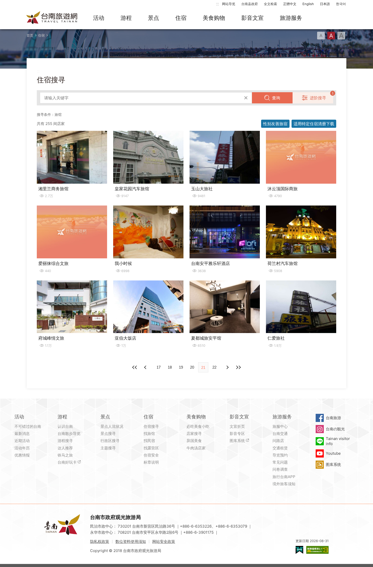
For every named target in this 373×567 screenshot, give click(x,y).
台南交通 (280, 433)
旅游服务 (291, 17)
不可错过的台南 (27, 426)
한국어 (341, 4)
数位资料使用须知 (130, 541)
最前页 (135, 367)
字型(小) (321, 35)
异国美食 (194, 440)
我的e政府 (299, 550)
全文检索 (270, 4)
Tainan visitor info (338, 441)
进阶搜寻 (318, 97)
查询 (276, 97)
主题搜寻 (108, 448)
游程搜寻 (65, 440)
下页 (146, 367)
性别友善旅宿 (275, 123)
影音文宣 (252, 17)
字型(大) (341, 35)
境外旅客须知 (284, 483)
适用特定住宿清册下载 (314, 123)
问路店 (278, 440)
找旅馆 (149, 433)
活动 (98, 17)
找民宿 (149, 440)
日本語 (325, 4)
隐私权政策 (99, 541)
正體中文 (289, 4)
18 (170, 367)
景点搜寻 (108, 433)
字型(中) (331, 35)
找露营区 (151, 448)
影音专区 (237, 433)
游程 (126, 17)
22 (214, 367)
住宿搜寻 (151, 426)
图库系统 (237, 440)
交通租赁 (280, 448)
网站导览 (228, 4)
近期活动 (22, 440)
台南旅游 (333, 417)
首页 (30, 35)
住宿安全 (151, 455)
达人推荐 (65, 448)
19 (181, 367)
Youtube (333, 453)
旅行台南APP (284, 476)
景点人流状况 (111, 426)
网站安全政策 (163, 541)
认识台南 (65, 426)
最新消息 (22, 433)
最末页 (238, 367)
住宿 (181, 17)
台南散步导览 (69, 433)
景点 (153, 17)
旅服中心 (280, 426)
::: (217, 4)
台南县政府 (249, 4)
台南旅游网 (52, 18)
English (308, 4)
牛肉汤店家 (196, 448)
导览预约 (280, 455)
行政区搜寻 (110, 440)
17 (159, 367)
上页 (227, 367)
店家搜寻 (194, 433)
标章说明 (151, 462)
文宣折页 (237, 426)
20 (192, 367)
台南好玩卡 (67, 462)
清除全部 (246, 98)
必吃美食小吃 (198, 426)
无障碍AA (317, 550)
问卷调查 (280, 469)
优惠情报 (22, 455)
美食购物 (214, 17)
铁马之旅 (65, 455)
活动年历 (22, 448)
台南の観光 (335, 429)
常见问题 (280, 462)
